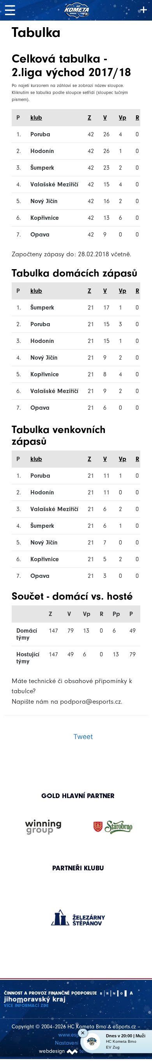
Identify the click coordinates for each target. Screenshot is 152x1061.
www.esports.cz (76, 1034)
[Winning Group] (43, 827)
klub (36, 117)
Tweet (83, 736)
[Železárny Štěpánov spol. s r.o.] (78, 917)
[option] (78, 909)
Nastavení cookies (76, 1043)
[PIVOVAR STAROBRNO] (113, 827)
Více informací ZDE (26, 1005)
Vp (122, 117)
